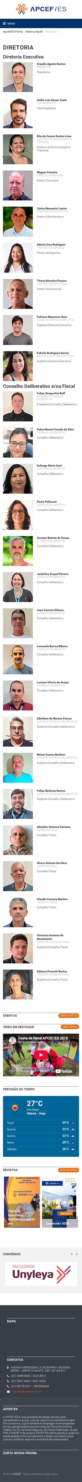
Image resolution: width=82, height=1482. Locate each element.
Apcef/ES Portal (13, 31)
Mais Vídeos (70, 1026)
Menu (11, 23)
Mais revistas (68, 1170)
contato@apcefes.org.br (27, 1391)
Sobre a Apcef (34, 31)
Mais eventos (68, 1015)
